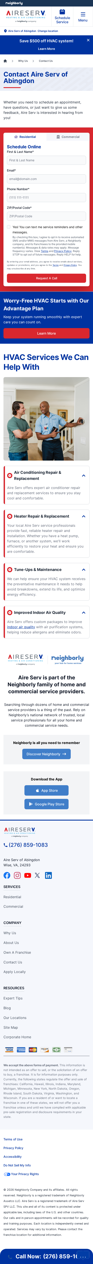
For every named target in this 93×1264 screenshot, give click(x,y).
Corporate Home (17, 1037)
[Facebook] (6, 875)
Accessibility (12, 1156)
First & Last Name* (20, 152)
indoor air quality (21, 627)
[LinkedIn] (48, 875)
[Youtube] (27, 875)
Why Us (9, 933)
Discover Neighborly (43, 754)
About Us (11, 942)
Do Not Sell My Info (17, 1165)
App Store (49, 790)
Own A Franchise (17, 952)
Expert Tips (12, 998)
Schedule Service (62, 20)
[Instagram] (17, 875)
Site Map (10, 1027)
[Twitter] (38, 875)
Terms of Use (12, 1139)
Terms (44, 251)
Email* (11, 170)
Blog (7, 1008)
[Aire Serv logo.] (25, 659)
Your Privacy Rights (25, 1174)
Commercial (71, 137)
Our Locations (14, 1017)
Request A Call (46, 278)
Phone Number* (18, 189)
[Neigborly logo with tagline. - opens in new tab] (68, 659)
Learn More (46, 333)
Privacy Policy (63, 251)
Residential (27, 137)
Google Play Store (49, 804)
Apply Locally (14, 972)
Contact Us (12, 962)
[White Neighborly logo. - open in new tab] (14, 3)
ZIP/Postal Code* (19, 207)
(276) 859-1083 (28, 845)
